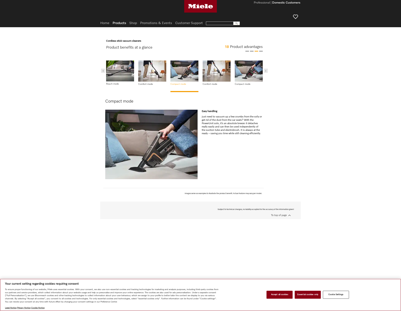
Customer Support (189, 23)
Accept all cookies (279, 294)
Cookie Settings (335, 294)
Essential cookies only (307, 294)
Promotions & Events (156, 23)
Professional (262, 3)
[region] (200, 295)
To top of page (279, 215)
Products (119, 23)
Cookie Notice (37, 308)
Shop (133, 23)
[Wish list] (295, 16)
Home (104, 23)
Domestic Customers (286, 3)
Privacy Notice (23, 308)
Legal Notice (10, 308)
